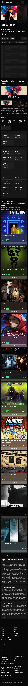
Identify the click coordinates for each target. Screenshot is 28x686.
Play (13, 38)
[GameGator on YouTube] (5, 676)
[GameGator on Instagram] (1, 676)
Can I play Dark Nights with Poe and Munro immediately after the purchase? (11, 586)
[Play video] (14, 92)
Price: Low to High (20, 42)
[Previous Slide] (3, 92)
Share (24, 38)
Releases (4, 171)
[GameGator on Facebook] (3, 676)
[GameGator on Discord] (9, 676)
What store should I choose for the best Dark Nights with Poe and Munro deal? (13, 602)
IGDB (18, 682)
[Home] (2, 2)
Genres (3, 132)
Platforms (4, 148)
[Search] (22, 2)
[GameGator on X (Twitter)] (7, 676)
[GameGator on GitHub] (10, 676)
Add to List (6, 38)
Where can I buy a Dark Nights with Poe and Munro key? (13, 560)
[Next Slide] (24, 92)
